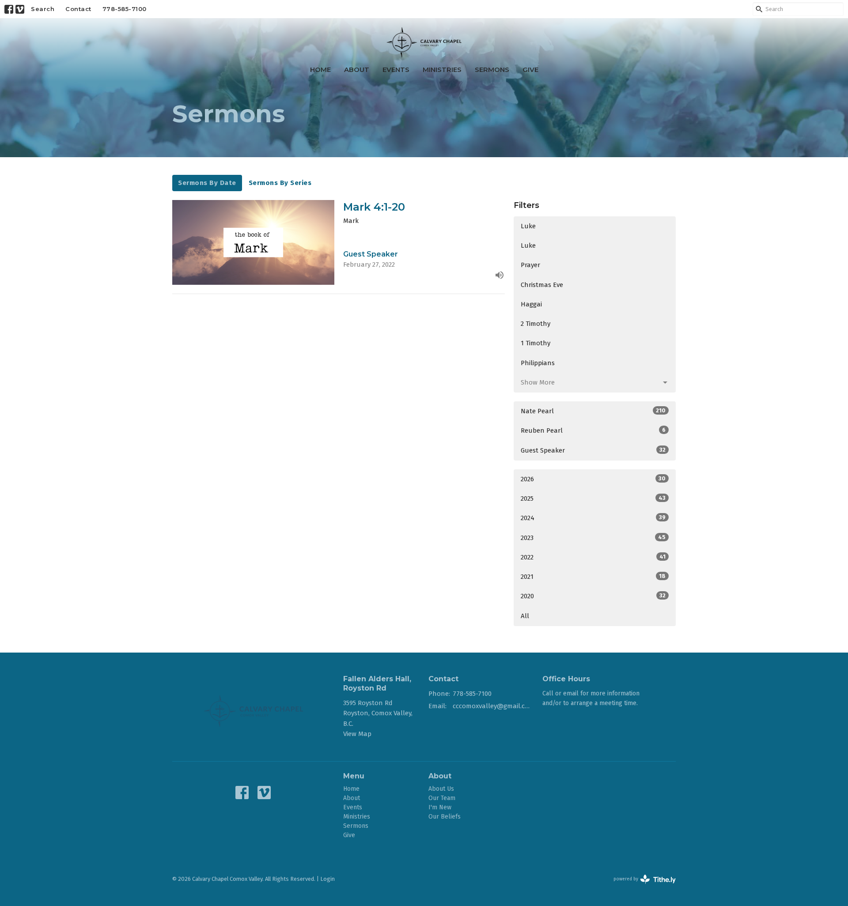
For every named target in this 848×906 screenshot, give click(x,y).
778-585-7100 (124, 8)
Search (42, 8)
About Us (441, 789)
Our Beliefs (444, 816)
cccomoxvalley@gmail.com (493, 706)
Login (327, 879)
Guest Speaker (593, 450)
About (356, 69)
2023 (593, 538)
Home (320, 69)
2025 (593, 498)
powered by (640, 886)
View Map (357, 734)
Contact (78, 8)
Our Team (441, 798)
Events (395, 69)
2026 (593, 479)
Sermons (492, 69)
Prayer (530, 265)
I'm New (439, 807)
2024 (593, 518)
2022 (593, 557)
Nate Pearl (593, 411)
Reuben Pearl (593, 430)
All (525, 616)
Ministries (442, 69)
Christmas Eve (542, 285)
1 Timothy (535, 343)
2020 (593, 596)
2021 (593, 577)
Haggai (531, 304)
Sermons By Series (280, 183)
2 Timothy (535, 324)
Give (530, 69)
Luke (528, 226)
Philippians (538, 363)
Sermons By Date (207, 183)
